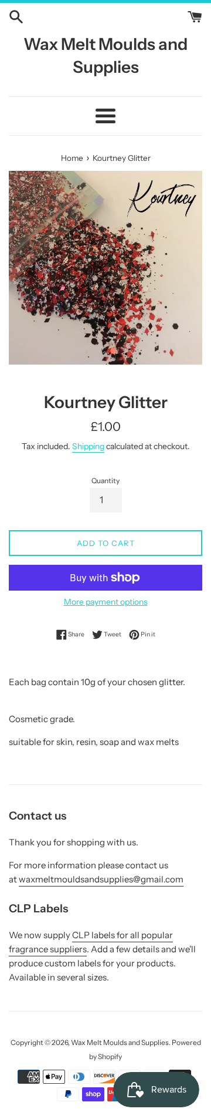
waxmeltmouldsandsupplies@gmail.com (101, 879)
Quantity (105, 480)
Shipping (88, 446)
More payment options (106, 601)
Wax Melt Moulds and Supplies (105, 55)
